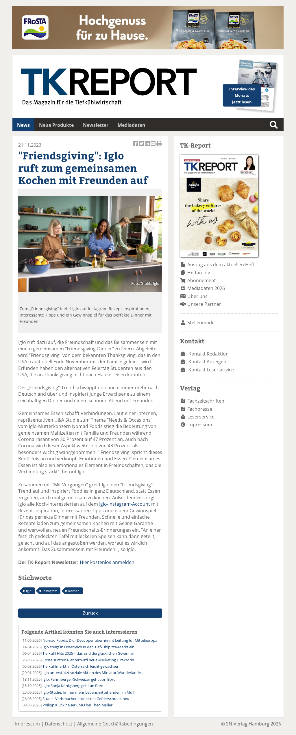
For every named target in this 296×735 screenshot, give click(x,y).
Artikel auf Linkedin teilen (148, 146)
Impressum (199, 424)
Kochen (73, 591)
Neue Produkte (56, 125)
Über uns (197, 296)
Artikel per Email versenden (153, 146)
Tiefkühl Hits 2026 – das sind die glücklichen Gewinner (88, 653)
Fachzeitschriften (205, 401)
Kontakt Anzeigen (207, 361)
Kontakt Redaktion (208, 354)
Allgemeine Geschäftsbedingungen (115, 724)
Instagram (49, 591)
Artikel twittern (142, 146)
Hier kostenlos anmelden (107, 562)
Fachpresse (199, 409)
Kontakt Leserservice (211, 369)
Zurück (90, 613)
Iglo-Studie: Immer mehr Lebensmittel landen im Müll (88, 692)
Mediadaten (131, 125)
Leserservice (200, 417)
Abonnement (201, 280)
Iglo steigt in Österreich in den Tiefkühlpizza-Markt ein (88, 647)
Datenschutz (58, 724)
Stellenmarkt (201, 322)
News (23, 125)
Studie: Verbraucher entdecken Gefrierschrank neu (85, 698)
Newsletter (95, 125)
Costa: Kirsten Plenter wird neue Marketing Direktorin (88, 660)
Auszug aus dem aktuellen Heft (220, 264)
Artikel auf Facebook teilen (136, 146)
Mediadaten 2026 (206, 288)
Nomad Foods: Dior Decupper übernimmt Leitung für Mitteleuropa (99, 640)
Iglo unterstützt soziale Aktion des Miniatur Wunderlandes (92, 672)
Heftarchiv (198, 272)
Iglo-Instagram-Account (124, 504)
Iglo (29, 591)
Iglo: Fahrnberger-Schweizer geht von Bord (79, 679)
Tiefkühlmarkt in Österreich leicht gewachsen (80, 666)
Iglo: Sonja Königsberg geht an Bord (72, 685)
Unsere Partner (204, 304)
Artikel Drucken (159, 146)
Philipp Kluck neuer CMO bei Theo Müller (77, 705)
